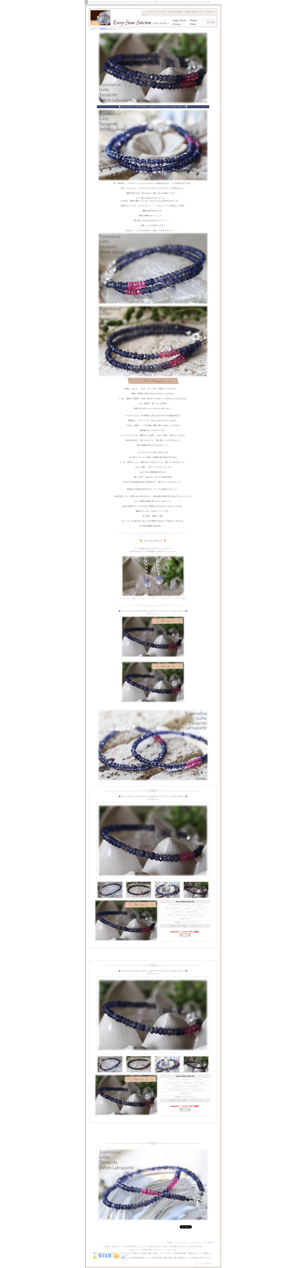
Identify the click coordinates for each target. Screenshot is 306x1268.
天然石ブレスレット (108, 29)
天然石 (107, 1246)
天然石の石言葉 (195, 1246)
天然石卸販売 (131, 1246)
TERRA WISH (147, 1250)
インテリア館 (170, 1250)
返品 (165, 1246)
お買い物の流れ (175, 12)
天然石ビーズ (117, 1246)
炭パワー (159, 1250)
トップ (149, 12)
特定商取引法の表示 (177, 1246)
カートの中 (160, 12)
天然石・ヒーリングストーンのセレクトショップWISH (189, 1243)
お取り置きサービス (194, 12)
